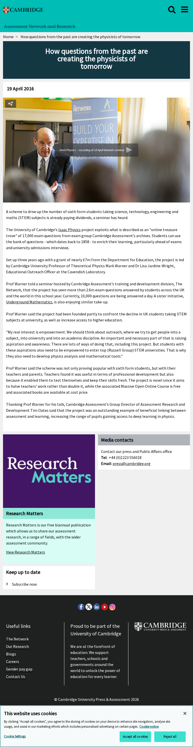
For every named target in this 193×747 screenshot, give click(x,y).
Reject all (170, 736)
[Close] (184, 713)
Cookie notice (149, 726)
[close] (171, 9)
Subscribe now (24, 584)
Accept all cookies (135, 736)
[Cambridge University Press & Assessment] (160, 628)
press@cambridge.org (132, 463)
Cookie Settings (15, 736)
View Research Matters (25, 552)
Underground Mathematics (29, 301)
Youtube (104, 606)
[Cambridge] (23, 9)
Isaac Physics (69, 229)
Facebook (80, 606)
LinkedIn (96, 606)
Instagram (112, 606)
